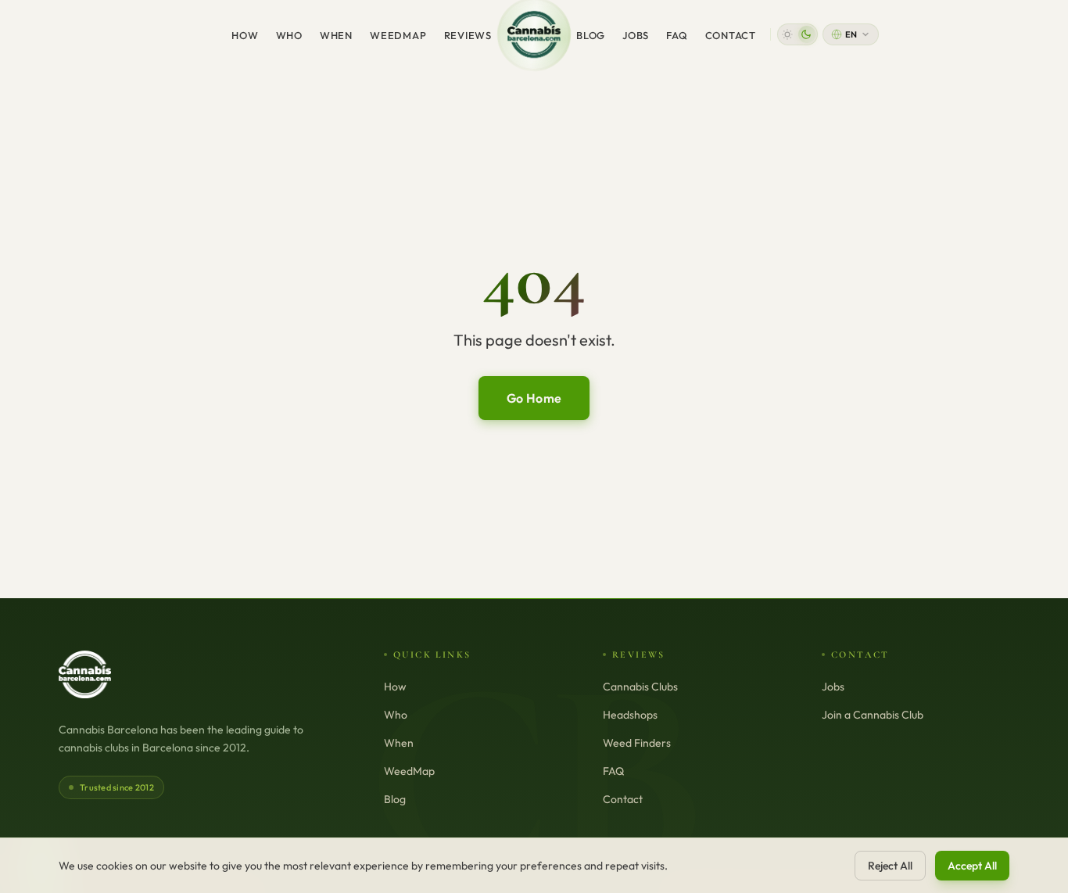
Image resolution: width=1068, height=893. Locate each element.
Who (289, 35)
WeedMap (398, 35)
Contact (730, 35)
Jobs (635, 35)
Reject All (890, 866)
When (336, 35)
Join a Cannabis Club (872, 715)
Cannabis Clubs (640, 687)
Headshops (630, 715)
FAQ (676, 35)
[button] (797, 34)
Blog (590, 35)
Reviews (468, 35)
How (244, 35)
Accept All (972, 866)
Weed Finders (637, 743)
